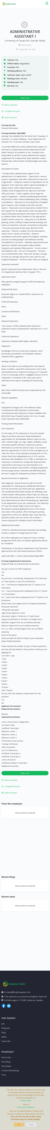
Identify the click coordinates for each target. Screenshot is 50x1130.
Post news (6, 1066)
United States (26, 45)
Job (2, 1023)
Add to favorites (10, 105)
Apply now (25, 98)
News (4, 1036)
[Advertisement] (25, 847)
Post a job (6, 1057)
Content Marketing (10, 1070)
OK (19, 1124)
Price (3, 1075)
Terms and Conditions (25, 1107)
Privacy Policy (25, 1100)
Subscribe (5, 1041)
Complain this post (12, 111)
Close (31, 1124)
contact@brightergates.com (17, 992)
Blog (3, 1032)
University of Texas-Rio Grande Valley (25, 40)
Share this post (11, 117)
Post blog (5, 1061)
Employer (5, 1028)
